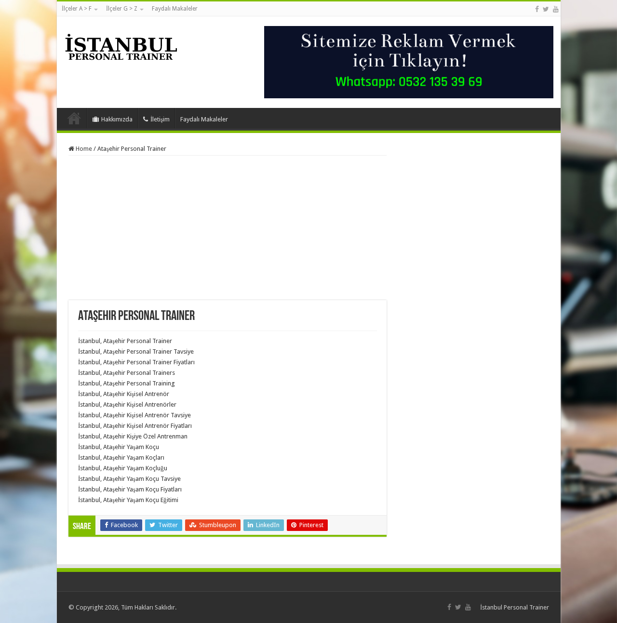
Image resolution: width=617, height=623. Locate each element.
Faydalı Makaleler (175, 8)
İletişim (160, 119)
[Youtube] (556, 9)
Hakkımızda (117, 119)
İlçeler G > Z (121, 8)
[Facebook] (537, 9)
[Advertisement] (227, 227)
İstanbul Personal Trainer (514, 607)
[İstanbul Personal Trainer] (121, 45)
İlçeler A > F (77, 8)
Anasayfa (74, 118)
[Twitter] (546, 9)
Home (83, 148)
